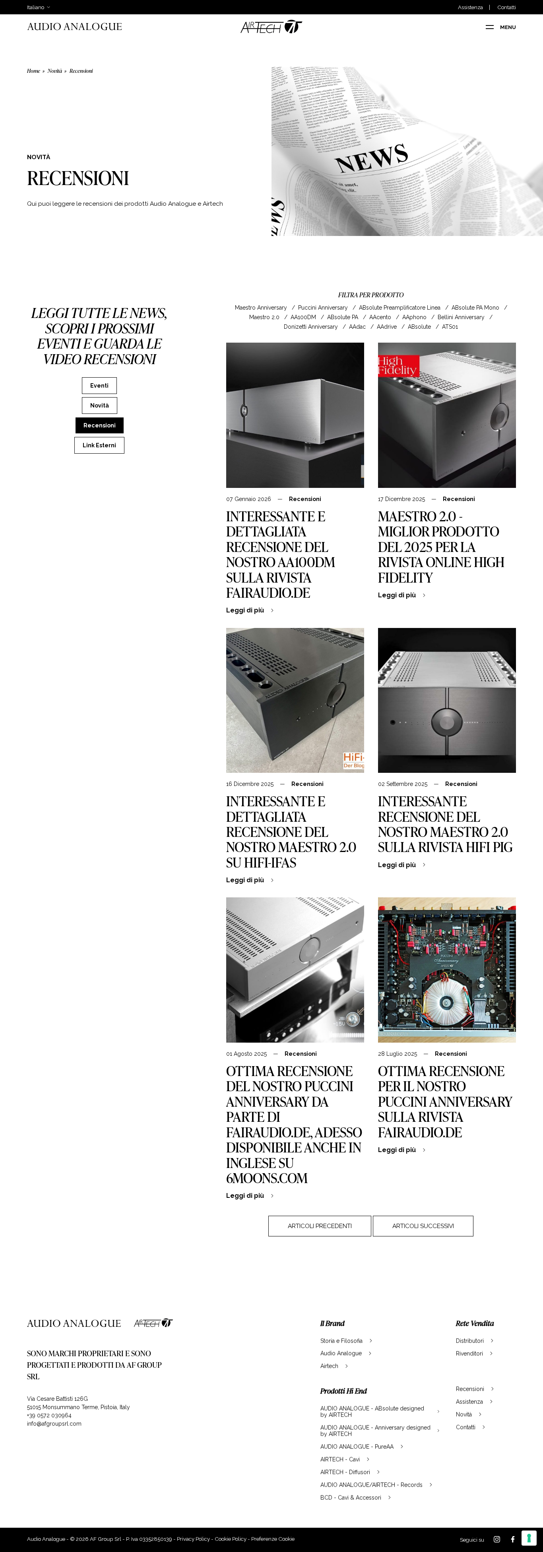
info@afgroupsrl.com (54, 1424)
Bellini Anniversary (462, 317)
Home (33, 70)
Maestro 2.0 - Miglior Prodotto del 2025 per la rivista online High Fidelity (441, 547)
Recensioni (305, 499)
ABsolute (420, 327)
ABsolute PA (343, 317)
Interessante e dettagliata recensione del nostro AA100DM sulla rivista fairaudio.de (280, 554)
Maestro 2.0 (265, 317)
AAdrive (387, 327)
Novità (55, 70)
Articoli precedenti (320, 1226)
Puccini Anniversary (323, 307)
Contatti (506, 7)
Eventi (99, 385)
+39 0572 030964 (49, 1415)
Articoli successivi (423, 1226)
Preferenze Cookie (273, 1539)
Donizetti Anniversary (311, 327)
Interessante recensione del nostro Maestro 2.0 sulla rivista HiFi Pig (445, 824)
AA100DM (304, 317)
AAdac (358, 327)
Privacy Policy (193, 1539)
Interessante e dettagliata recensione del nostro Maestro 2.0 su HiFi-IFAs (291, 832)
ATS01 (450, 327)
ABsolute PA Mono (476, 307)
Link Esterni (99, 445)
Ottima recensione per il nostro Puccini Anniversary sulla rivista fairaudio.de (445, 1101)
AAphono (415, 317)
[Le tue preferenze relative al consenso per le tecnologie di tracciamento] (529, 1538)
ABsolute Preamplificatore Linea (400, 307)
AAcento (381, 317)
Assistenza (470, 7)
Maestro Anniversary (262, 307)
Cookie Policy (230, 1539)
